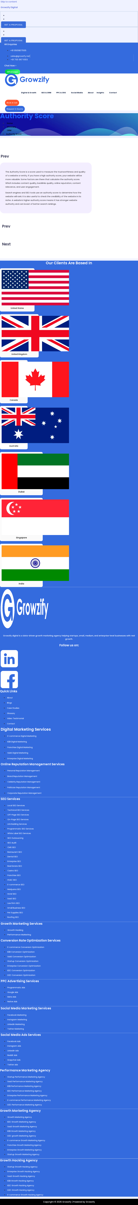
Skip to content (9, 1)
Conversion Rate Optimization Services (31, 940)
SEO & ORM (46, 93)
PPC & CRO (61, 93)
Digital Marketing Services (26, 729)
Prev (5, 156)
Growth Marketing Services (21, 924)
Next (6, 244)
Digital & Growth (28, 93)
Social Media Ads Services (21, 1035)
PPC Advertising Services (20, 981)
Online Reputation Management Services (33, 764)
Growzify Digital (9, 7)
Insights (100, 93)
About (91, 93)
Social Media (77, 93)
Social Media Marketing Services (26, 1008)
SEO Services (10, 799)
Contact (113, 93)
